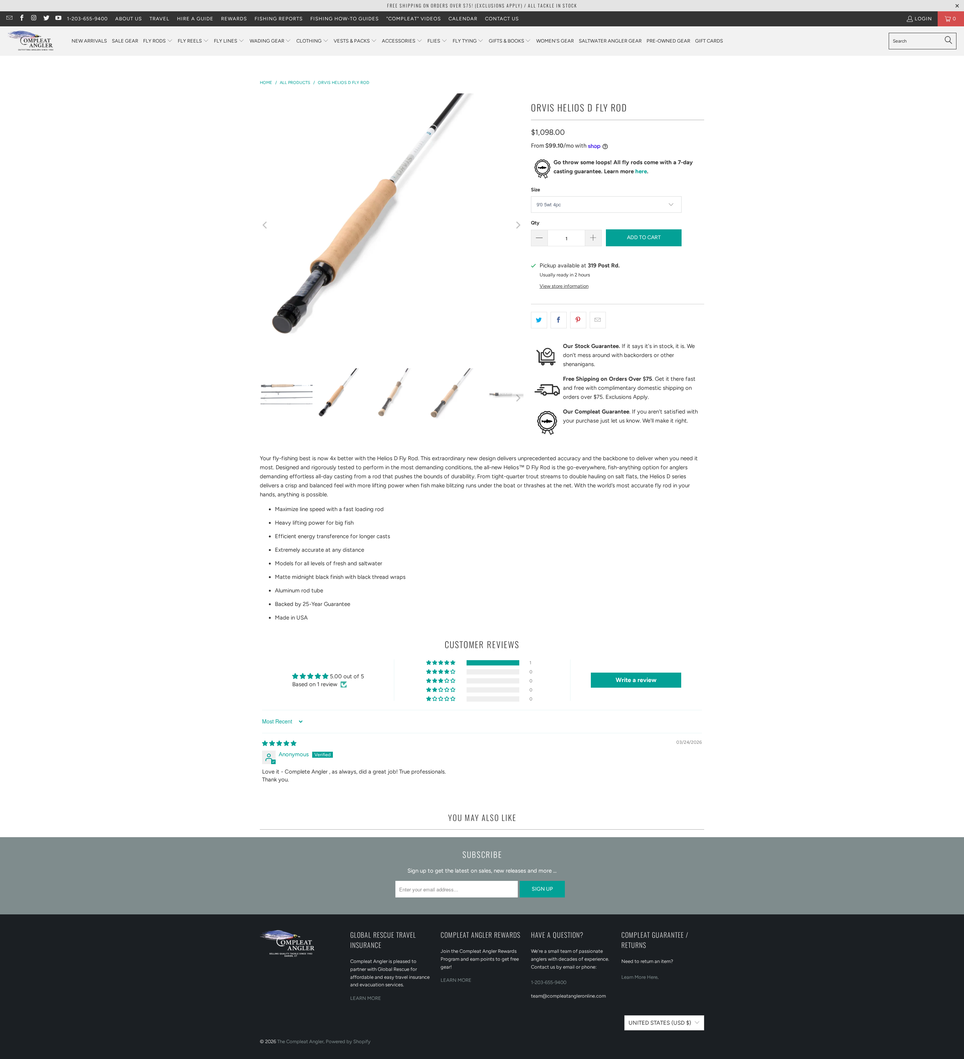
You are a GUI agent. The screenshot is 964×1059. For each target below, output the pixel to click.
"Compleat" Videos (413, 18)
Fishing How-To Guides (344, 18)
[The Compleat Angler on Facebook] (21, 18)
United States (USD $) (659, 1022)
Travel (159, 18)
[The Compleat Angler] (36, 41)
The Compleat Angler (300, 1041)
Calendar (462, 18)
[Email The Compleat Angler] (9, 18)
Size (535, 189)
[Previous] (265, 225)
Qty (535, 223)
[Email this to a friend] (598, 320)
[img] (279, 743)
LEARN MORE (365, 998)
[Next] (518, 225)
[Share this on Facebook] (559, 320)
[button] (158, 41)
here (641, 171)
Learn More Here (639, 977)
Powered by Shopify (348, 1041)
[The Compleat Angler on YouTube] (58, 18)
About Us (128, 18)
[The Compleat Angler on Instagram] (33, 18)
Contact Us (502, 18)
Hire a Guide (195, 18)
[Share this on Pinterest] (578, 320)
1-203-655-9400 (87, 18)
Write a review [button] (636, 680)
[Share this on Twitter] (539, 320)
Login (923, 18)
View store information (564, 286)
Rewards (234, 18)
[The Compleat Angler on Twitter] (45, 18)
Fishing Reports (279, 18)
